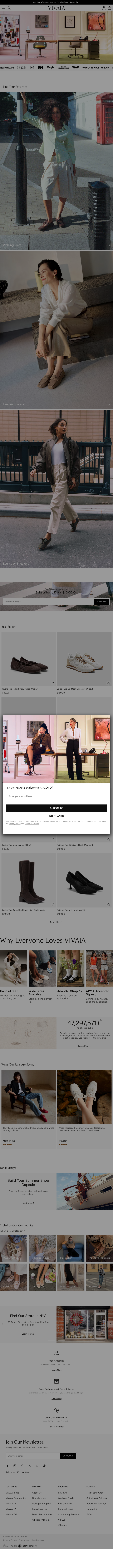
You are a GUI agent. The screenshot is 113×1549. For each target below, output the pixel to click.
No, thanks (56, 815)
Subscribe (56, 808)
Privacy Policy (14, 824)
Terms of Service (32, 824)
